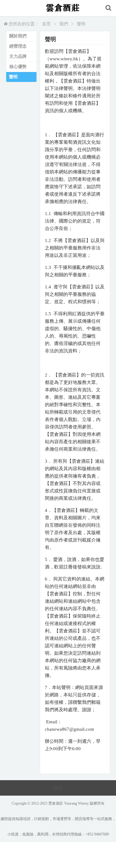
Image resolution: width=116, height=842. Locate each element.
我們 (63, 24)
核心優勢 (18, 66)
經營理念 (18, 46)
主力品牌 (18, 56)
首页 (46, 24)
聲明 (81, 24)
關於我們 (18, 36)
